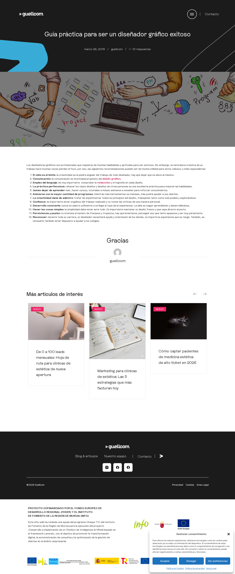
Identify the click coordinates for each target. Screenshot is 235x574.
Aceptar (165, 561)
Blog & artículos (86, 456)
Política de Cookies (175, 568)
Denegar (191, 561)
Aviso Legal (211, 568)
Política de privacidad (195, 568)
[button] (228, 534)
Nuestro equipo (115, 456)
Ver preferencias (217, 561)
